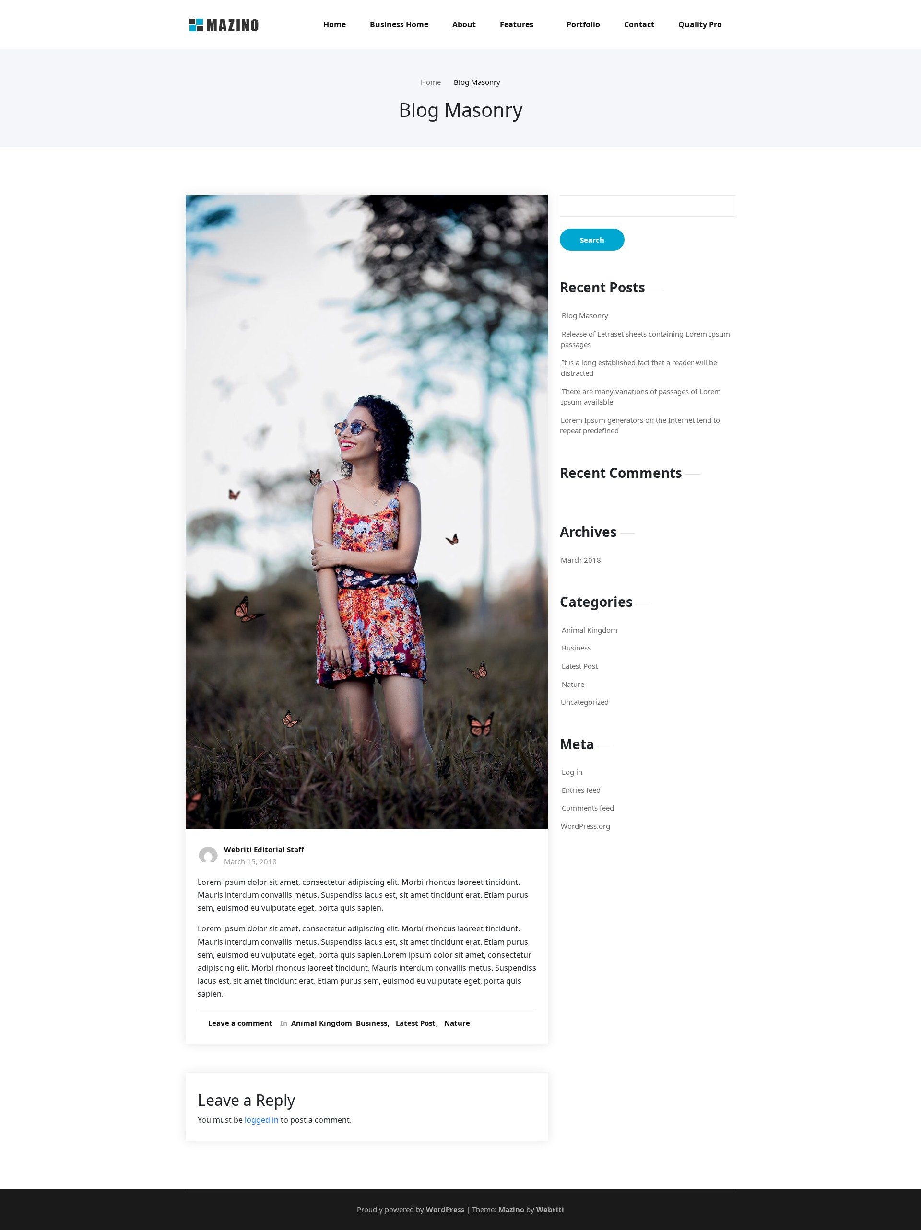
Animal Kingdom (321, 1023)
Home (334, 24)
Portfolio (583, 24)
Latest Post (416, 1023)
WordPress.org (585, 826)
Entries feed (581, 790)
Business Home (399, 24)
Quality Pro (700, 24)
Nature (457, 1023)
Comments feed (588, 807)
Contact (639, 24)
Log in (572, 772)
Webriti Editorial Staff (264, 849)
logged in (262, 1119)
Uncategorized (585, 702)
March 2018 (581, 560)
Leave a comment (240, 1023)
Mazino (511, 1209)
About (464, 24)
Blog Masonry (477, 82)
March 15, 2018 (250, 861)
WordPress (445, 1209)
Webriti (549, 1209)
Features (516, 24)
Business (371, 1023)
